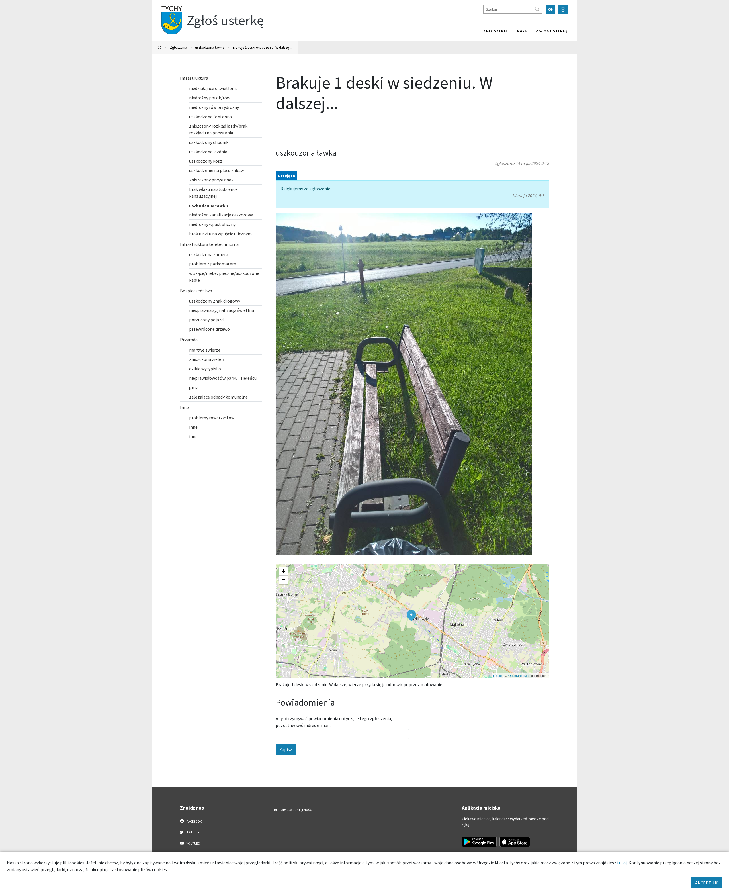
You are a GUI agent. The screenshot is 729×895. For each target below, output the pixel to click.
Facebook (194, 822)
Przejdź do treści (167, 3)
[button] (411, 615)
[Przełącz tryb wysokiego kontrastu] (550, 9)
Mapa (522, 31)
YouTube (193, 843)
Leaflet (498, 675)
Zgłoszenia (495, 31)
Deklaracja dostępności (293, 810)
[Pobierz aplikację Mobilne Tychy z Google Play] (479, 842)
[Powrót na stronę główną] (159, 47)
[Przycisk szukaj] (537, 9)
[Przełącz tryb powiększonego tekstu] (563, 9)
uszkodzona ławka (209, 47)
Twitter (192, 832)
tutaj (622, 862)
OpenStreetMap (519, 675)
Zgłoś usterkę (552, 31)
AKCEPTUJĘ (706, 883)
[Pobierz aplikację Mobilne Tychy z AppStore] (514, 842)
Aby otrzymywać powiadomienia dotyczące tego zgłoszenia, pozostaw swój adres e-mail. (334, 722)
